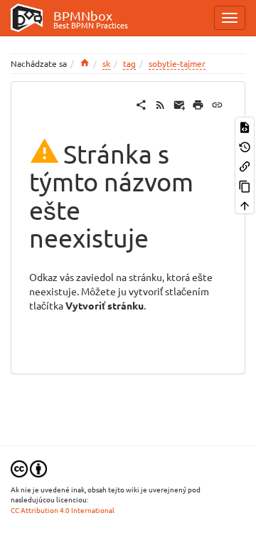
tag (129, 63)
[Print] (198, 103)
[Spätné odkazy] (244, 165)
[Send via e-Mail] (180, 103)
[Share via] (141, 103)
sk (106, 63)
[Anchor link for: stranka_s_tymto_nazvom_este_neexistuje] (162, 236)
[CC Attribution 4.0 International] (29, 467)
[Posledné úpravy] (160, 103)
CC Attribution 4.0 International (62, 509)
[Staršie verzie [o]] (244, 145)
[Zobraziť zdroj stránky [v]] (244, 126)
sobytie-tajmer (177, 63)
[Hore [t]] (244, 204)
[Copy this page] (244, 185)
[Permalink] (217, 103)
